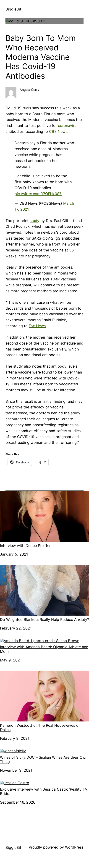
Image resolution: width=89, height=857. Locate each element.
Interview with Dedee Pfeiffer (25, 545)
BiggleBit (13, 9)
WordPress (74, 847)
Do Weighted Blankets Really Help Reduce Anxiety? (44, 619)
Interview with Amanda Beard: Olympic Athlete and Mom (44, 649)
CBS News (58, 131)
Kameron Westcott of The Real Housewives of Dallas (40, 727)
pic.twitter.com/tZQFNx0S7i (38, 193)
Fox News (37, 326)
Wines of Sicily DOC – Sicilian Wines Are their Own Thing (43, 759)
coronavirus (68, 125)
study (34, 220)
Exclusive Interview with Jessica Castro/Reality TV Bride (43, 791)
